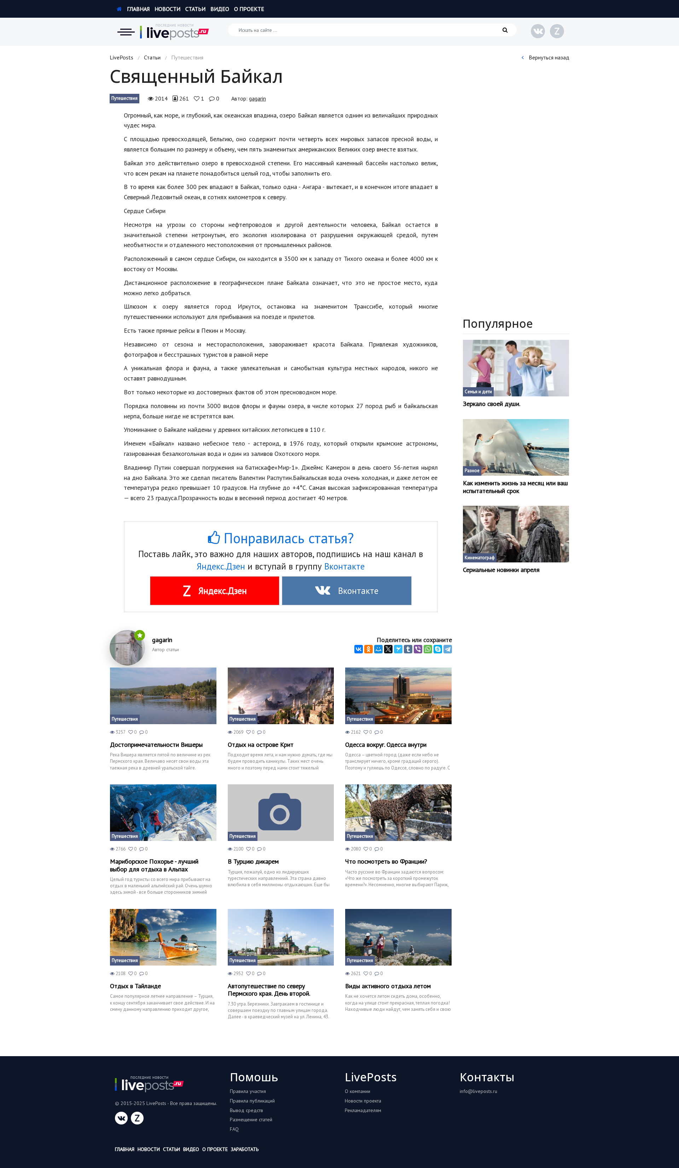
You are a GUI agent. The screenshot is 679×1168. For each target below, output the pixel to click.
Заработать (245, 1149)
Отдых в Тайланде (135, 986)
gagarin (257, 98)
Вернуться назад (548, 57)
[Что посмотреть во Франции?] (398, 812)
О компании (357, 1091)
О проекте (249, 8)
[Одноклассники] (368, 649)
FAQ (234, 1129)
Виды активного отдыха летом (388, 986)
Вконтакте (344, 566)
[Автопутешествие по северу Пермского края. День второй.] (281, 937)
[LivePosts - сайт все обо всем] (174, 32)
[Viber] (418, 649)
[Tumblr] (408, 649)
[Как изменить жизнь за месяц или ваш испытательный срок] (516, 447)
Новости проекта (363, 1101)
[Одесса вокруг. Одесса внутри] (398, 696)
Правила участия (248, 1091)
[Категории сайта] (126, 32)
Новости (167, 8)
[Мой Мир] (378, 649)
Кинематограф (480, 558)
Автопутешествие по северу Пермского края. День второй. (269, 989)
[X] (388, 649)
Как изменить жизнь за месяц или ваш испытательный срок (515, 486)
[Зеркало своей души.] (516, 368)
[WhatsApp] (428, 649)
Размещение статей (251, 1119)
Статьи (195, 8)
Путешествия (124, 98)
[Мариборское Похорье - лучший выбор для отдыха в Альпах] (163, 812)
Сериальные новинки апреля (501, 570)
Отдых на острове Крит (261, 745)
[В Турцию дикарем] (281, 812)
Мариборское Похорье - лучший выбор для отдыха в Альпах (154, 865)
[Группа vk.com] (538, 31)
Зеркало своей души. (491, 404)
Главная (138, 8)
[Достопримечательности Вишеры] (163, 696)
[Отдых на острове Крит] (281, 696)
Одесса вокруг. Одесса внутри (385, 745)
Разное (472, 471)
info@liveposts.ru (478, 1091)
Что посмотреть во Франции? (386, 861)
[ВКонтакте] (358, 649)
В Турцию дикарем (253, 861)
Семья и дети (478, 392)
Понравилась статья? (287, 538)
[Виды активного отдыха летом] (398, 937)
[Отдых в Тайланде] (163, 937)
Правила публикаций (252, 1101)
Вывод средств (246, 1110)
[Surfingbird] (398, 649)
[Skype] (438, 649)
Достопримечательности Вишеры (156, 745)
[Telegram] (447, 649)
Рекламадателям (363, 1110)
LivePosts (121, 57)
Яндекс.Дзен (221, 566)
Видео (219, 8)
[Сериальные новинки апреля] (516, 534)
